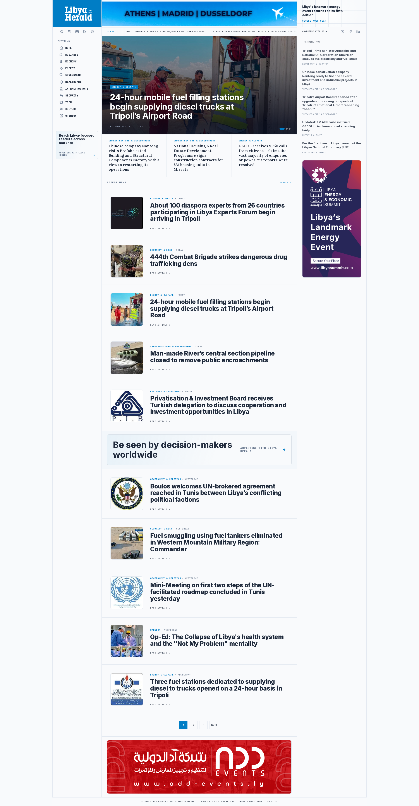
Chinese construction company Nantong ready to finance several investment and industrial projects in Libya (329, 78)
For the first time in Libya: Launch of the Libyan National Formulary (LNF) (331, 145)
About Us (272, 801)
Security (71, 95)
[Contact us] (77, 32)
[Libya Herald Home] (77, 13)
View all (286, 182)
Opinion (71, 115)
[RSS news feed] (85, 32)
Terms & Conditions (250, 801)
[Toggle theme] (92, 32)
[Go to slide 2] (287, 129)
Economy (71, 61)
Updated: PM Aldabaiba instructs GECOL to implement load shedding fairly (328, 126)
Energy (70, 68)
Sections (64, 41)
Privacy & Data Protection (217, 801)
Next (214, 725)
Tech (68, 102)
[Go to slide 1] (282, 129)
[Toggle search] (62, 32)
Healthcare (73, 81)
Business (71, 54)
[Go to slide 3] (289, 129)
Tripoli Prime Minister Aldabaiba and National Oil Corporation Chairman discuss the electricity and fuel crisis (329, 54)
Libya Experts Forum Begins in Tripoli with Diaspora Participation (211, 31)
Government (73, 75)
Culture (71, 109)
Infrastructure (76, 88)
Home (68, 48)
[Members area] (69, 32)
